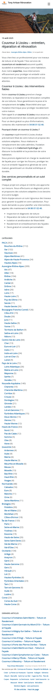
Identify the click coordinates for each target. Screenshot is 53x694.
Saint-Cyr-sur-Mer (24, 676)
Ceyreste (30, 673)
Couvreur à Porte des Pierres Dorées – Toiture (24, 644)
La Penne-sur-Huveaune (17, 673)
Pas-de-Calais (10, 433)
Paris (6, 523)
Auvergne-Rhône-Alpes (18, 52)
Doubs (7, 316)
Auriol (32, 679)
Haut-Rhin (9, 477)
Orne (6, 497)
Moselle (8, 470)
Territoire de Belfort (13, 329)
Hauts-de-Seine (11, 537)
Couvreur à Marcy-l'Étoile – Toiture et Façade (23, 658)
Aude (6, 590)
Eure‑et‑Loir (10, 346)
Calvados (8, 487)
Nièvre (7, 336)
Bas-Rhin (8, 473)
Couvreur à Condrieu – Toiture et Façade (21, 641)
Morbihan (9, 514)
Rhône (29, 52)
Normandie (7, 483)
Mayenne (8, 373)
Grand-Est (6, 447)
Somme (8, 436)
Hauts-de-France (10, 426)
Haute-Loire (10, 296)
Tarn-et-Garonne (12, 587)
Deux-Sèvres (10, 416)
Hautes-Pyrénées (12, 577)
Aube (6, 453)
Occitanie (6, 550)
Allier (6, 272)
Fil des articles (20, 689)
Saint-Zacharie (29, 683)
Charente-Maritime (13, 390)
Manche (8, 493)
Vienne (7, 420)
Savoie (7, 303)
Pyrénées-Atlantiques (14, 413)
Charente (8, 386)
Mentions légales (20, 686)
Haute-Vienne (11, 423)
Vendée (8, 380)
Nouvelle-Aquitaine (11, 383)
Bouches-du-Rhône (13, 246)
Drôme (7, 286)
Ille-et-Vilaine (10, 510)
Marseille (14, 676)
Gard (6, 560)
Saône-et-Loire (11, 333)
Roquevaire (14, 679)
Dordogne (9, 400)
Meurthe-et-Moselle (13, 463)
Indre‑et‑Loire (11, 353)
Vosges (7, 480)
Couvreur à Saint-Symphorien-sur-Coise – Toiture (25, 654)
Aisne (7, 443)
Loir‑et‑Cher (10, 356)
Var (6, 249)
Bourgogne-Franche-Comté (15, 309)
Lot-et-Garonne (11, 410)
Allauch (6, 676)
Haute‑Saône (10, 323)
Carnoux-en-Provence (25, 669)
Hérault (8, 570)
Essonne (8, 534)
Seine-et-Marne (11, 527)
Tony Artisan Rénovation (19, 2)
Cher (6, 343)
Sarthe (7, 376)
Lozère (7, 594)
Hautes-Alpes (10, 262)
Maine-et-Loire (11, 370)
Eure (6, 490)
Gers (6, 567)
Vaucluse (8, 252)
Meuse (7, 467)
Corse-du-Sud (10, 600)
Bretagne (6, 503)
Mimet (20, 683)
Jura (6, 319)
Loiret (7, 359)
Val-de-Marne (10, 544)
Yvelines (8, 530)
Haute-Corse (10, 604)
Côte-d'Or (9, 313)
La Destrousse (24, 679)
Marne (7, 457)
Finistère (8, 507)
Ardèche (8, 279)
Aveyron (8, 557)
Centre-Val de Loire (11, 339)
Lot (5, 574)
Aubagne (37, 673)
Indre (6, 349)
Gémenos (45, 673)
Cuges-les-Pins (37, 676)
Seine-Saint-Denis (12, 540)
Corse (5, 597)
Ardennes (9, 450)
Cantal (7, 283)
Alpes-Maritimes (12, 256)
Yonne (7, 326)
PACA (4, 242)
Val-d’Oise (9, 547)
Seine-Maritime (11, 500)
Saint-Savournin (41, 679)
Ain (5, 269)
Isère (6, 289)
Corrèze (8, 393)
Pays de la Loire (9, 363)
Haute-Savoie (10, 306)
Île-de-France (8, 520)
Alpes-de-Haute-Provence (16, 259)
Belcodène (38, 683)
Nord (6, 430)
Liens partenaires (33, 686)
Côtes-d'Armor (11, 517)
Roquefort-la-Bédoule (41, 669)
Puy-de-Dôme (11, 299)
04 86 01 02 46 (36, 124)
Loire (6, 293)
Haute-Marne (10, 460)
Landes (7, 406)
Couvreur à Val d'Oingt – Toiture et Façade (22, 638)
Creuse (7, 396)
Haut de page (33, 689)
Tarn (6, 584)
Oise (6, 440)
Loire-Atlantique (12, 366)
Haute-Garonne (11, 564)
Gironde (8, 403)
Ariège (7, 554)
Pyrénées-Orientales (14, 580)
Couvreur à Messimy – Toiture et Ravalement (23, 661)
